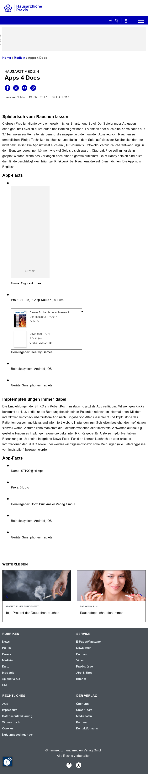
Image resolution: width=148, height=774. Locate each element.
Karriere (81, 722)
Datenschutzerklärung (17, 716)
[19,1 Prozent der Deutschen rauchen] (36, 596)
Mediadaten (84, 716)
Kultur (6, 666)
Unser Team (84, 710)
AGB (5, 704)
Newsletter (83, 648)
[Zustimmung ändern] (7, 761)
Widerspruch (11, 722)
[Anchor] (70, 116)
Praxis (6, 654)
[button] (141, 596)
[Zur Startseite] (23, 8)
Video (80, 660)
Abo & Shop (84, 672)
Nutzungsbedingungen (18, 734)
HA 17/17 (62, 97)
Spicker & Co (11, 679)
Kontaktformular (87, 728)
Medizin (19, 58)
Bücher (81, 679)
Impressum (9, 710)
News (6, 641)
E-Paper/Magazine (88, 641)
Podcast (82, 654)
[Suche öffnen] (116, 20)
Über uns (82, 704)
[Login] (126, 20)
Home (6, 58)
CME (5, 685)
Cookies (8, 728)
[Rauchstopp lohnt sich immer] (111, 596)
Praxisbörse (84, 666)
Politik (6, 648)
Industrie (8, 672)
